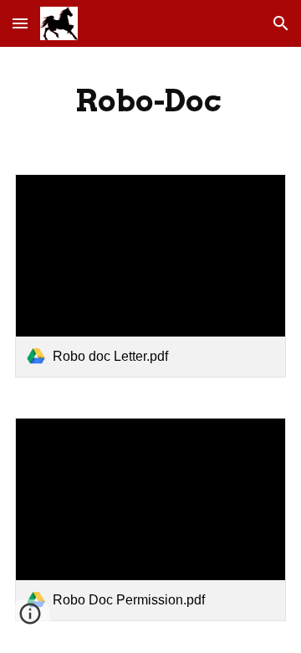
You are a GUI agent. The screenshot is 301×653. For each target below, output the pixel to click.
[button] (20, 23)
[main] (150, 100)
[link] (150, 276)
